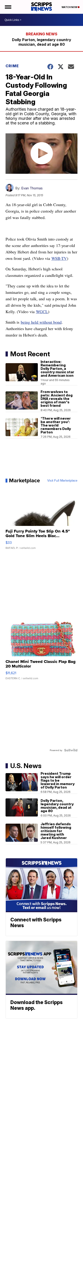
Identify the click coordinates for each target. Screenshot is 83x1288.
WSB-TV (59, 258)
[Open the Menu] (7, 7)
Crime (12, 66)
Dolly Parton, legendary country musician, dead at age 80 (41, 42)
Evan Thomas (32, 188)
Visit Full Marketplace (62, 480)
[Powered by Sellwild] (70, 750)
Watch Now (70, 7)
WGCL (42, 311)
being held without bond (41, 322)
